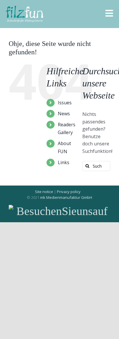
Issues (65, 102)
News (64, 113)
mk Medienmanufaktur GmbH (66, 197)
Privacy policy (69, 191)
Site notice (44, 191)
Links (63, 162)
